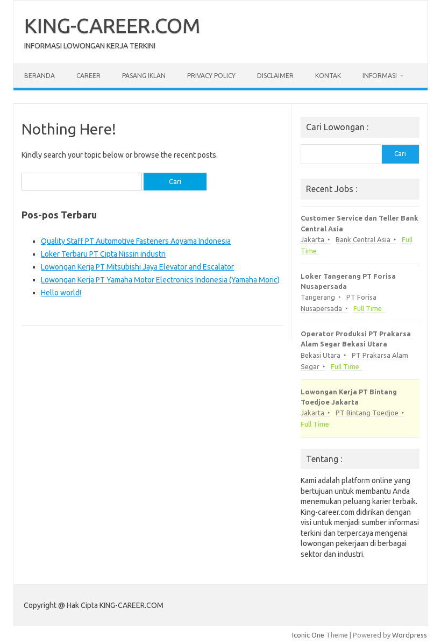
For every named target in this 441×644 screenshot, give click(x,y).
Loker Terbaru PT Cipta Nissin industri (103, 254)
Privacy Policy (211, 75)
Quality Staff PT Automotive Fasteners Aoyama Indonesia (136, 241)
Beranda (39, 75)
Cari (400, 153)
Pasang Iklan (144, 75)
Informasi (379, 75)
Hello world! (61, 292)
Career (88, 75)
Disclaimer (275, 75)
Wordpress (409, 635)
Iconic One (308, 635)
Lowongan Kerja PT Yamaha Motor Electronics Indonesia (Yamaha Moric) (160, 279)
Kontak (328, 75)
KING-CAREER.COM (112, 25)
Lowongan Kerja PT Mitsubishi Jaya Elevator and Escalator (137, 267)
